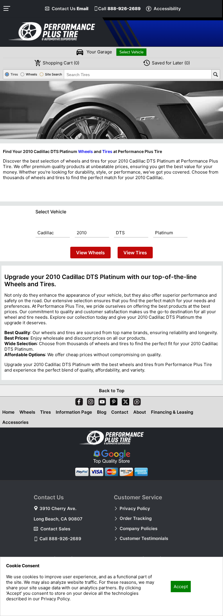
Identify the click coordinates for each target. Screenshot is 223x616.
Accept (181, 586)
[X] (124, 400)
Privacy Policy (135, 508)
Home (8, 412)
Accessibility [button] (167, 8)
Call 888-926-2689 (60, 538)
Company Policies (138, 528)
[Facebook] (78, 400)
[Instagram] (89, 400)
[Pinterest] (112, 400)
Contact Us (70, 8)
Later (171, 63)
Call (119, 8)
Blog (101, 412)
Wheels (85, 151)
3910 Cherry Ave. (57, 508)
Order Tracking (136, 518)
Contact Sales (55, 529)
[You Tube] (101, 400)
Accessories (15, 422)
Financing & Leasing (172, 412)
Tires (107, 151)
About (139, 412)
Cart (61, 63)
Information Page (74, 412)
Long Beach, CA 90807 (58, 519)
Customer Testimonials (144, 538)
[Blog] (136, 400)
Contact (119, 412)
